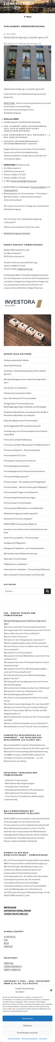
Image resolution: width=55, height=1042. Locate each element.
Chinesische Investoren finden (17, 393)
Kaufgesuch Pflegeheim (15, 543)
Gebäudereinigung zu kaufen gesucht (26, 37)
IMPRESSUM (10, 907)
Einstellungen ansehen (27, 1033)
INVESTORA (9, 103)
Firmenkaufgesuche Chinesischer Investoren (24, 471)
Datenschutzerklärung (29, 1038)
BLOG (6, 943)
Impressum (43, 1038)
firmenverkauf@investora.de (24, 181)
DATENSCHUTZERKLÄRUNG (17, 911)
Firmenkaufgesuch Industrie (17, 466)
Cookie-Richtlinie (14, 1038)
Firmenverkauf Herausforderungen (20, 497)
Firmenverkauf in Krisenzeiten (17, 503)
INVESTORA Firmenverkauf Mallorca (20, 524)
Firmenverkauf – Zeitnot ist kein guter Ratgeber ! (26, 487)
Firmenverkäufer (38, 187)
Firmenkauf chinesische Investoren (20, 461)
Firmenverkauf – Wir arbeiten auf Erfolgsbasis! (25, 482)
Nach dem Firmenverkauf (15, 559)
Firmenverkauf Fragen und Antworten (21, 492)
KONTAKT (8, 946)
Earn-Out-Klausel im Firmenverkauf (20, 398)
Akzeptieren (27, 1018)
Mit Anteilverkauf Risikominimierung (20, 553)
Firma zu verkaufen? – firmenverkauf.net (22, 450)
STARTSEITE (10, 937)
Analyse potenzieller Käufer (16, 360)
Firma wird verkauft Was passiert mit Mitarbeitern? (27, 445)
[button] (51, 990)
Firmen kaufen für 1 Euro (15, 455)
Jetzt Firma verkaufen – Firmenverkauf (21, 538)
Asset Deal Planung (12, 365)
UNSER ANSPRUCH (13, 966)
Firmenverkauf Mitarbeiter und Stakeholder (23, 508)
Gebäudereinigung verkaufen (17, 233)
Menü (28, 17)
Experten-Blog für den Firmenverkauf (21, 421)
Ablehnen (27, 1025)
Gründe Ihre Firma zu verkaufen (18, 519)
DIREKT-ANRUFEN (12, 969)
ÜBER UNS (8, 963)
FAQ (6, 940)
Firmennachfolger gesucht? (16, 476)
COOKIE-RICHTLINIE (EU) (16, 914)
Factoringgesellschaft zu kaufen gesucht (22, 426)
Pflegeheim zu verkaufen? (15, 564)
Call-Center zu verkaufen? (16, 388)
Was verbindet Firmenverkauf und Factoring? (24, 575)
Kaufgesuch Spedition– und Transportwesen (24, 548)
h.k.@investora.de (25, 269)
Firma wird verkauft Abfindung (17, 440)
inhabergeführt (11, 190)
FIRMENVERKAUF (19, 4)
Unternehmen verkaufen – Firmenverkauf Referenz (27, 569)
